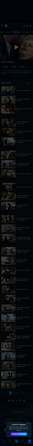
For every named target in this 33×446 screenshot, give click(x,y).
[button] (30, 424)
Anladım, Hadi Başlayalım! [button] (18, 434)
